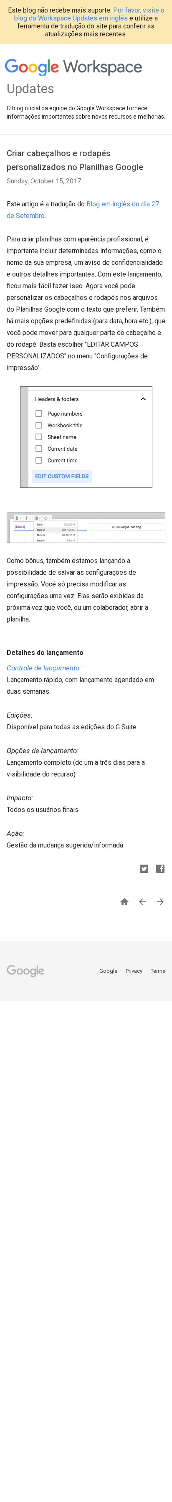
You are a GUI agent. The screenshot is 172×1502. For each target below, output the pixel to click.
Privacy (135, 971)
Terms (158, 971)
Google (109, 971)
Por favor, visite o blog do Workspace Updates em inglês (89, 14)
